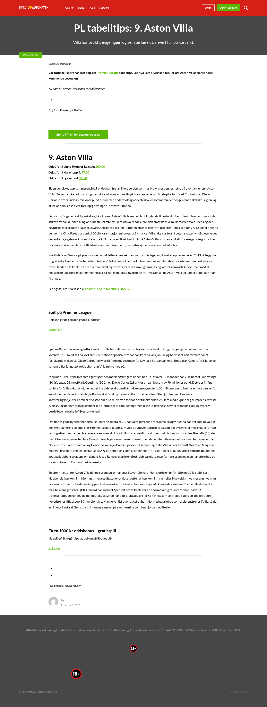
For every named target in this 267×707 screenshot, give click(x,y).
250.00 (100, 166)
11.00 (83, 178)
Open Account (228, 7)
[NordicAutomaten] (33, 5)
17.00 (85, 172)
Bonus (82, 7)
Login (208, 7)
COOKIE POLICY (239, 691)
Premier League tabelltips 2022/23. (107, 289)
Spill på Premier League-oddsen (78, 134)
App (92, 7)
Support (104, 7)
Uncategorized (30, 54)
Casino (69, 7)
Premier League (108, 72)
